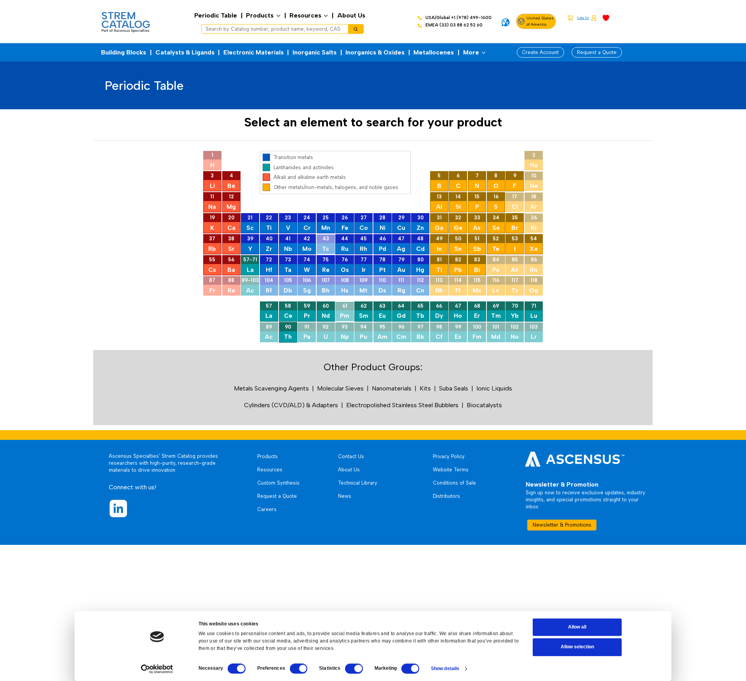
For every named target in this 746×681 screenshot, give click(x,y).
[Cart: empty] (570, 17)
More (471, 52)
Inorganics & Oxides (374, 52)
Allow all (577, 627)
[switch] (299, 668)
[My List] (606, 17)
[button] (587, 18)
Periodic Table (215, 15)
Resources (305, 15)
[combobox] (272, 29)
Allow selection (577, 647)
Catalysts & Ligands (184, 52)
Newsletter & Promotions (562, 525)
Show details (445, 668)
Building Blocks (123, 52)
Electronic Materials (253, 52)
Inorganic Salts (314, 52)
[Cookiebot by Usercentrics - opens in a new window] (157, 669)
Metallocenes (433, 52)
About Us (351, 15)
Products (260, 15)
